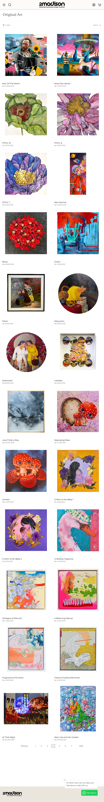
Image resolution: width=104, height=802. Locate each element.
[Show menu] (4, 5)
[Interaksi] (78, 352)
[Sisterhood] (26, 352)
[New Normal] (78, 174)
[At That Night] (26, 709)
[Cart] (100, 5)
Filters (7, 25)
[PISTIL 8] (78, 114)
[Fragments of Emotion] (26, 649)
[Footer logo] (12, 793)
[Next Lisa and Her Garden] (78, 709)
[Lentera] (26, 471)
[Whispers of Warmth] (26, 590)
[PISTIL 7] (26, 174)
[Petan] (26, 292)
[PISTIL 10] (26, 114)
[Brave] (26, 233)
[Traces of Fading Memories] (78, 649)
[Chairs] (78, 233)
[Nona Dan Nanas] (78, 55)
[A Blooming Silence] (78, 590)
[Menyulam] (78, 292)
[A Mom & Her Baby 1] (78, 471)
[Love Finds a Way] (26, 411)
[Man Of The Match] (26, 55)
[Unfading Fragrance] (78, 530)
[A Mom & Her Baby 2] (26, 530)
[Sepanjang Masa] (78, 411)
